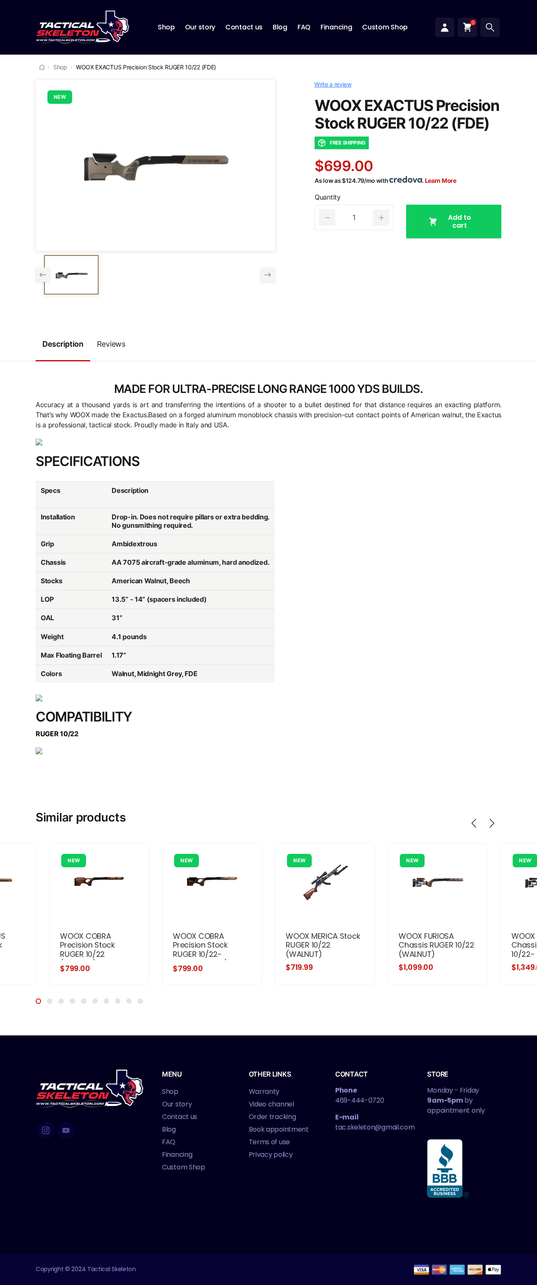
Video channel (271, 1104)
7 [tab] (106, 1001)
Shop (166, 27)
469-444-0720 (359, 1100)
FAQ (303, 27)
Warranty (264, 1091)
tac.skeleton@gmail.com (374, 1127)
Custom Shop (385, 27)
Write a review (333, 84)
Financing (336, 27)
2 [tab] (49, 1001)
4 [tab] (72, 1001)
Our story (200, 27)
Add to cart (459, 221)
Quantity (328, 197)
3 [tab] (61, 1001)
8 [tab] (117, 1001)
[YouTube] (65, 1130)
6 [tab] (95, 1001)
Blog (280, 27)
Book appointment (279, 1129)
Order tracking (272, 1117)
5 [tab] (83, 1001)
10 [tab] (140, 1001)
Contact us (244, 27)
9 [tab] (129, 1001)
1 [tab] (38, 1001)
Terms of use (269, 1142)
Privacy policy (271, 1154)
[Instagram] (45, 1130)
